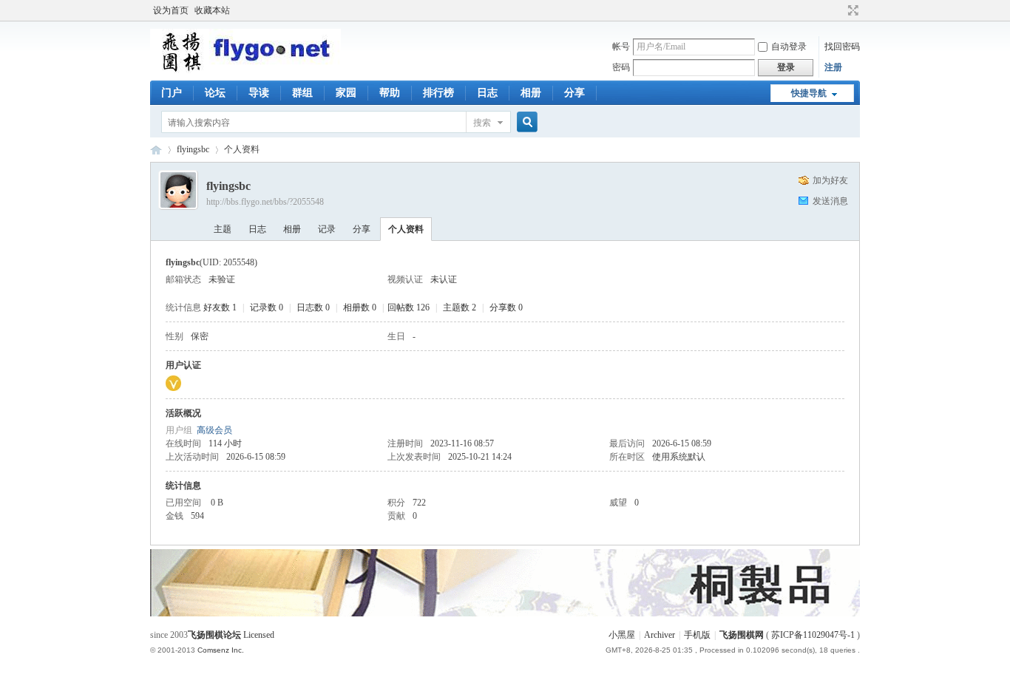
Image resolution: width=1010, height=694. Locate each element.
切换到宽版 (851, 10)
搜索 (482, 123)
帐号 (621, 46)
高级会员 (214, 430)
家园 (346, 92)
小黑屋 (622, 635)
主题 (222, 229)
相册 (531, 92)
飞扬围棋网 (741, 635)
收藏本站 (212, 10)
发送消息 (830, 201)
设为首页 (171, 10)
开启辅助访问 (839, 10)
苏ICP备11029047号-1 (813, 635)
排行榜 (438, 92)
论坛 (215, 92)
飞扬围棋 (156, 149)
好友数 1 (220, 307)
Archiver (659, 635)
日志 (487, 92)
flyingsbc (193, 149)
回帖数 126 (408, 307)
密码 (621, 67)
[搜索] (525, 122)
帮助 (389, 92)
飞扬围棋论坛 (214, 635)
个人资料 (406, 229)
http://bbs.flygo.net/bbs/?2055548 (265, 202)
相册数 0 (359, 307)
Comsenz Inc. (220, 650)
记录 (327, 229)
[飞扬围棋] (245, 70)
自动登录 (789, 46)
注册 (833, 67)
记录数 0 (266, 307)
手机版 (697, 635)
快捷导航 (809, 93)
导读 (258, 92)
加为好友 (830, 180)
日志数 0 (313, 307)
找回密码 (842, 46)
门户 (171, 92)
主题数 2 (459, 307)
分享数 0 (506, 307)
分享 (574, 92)
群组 (302, 92)
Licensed (258, 635)
